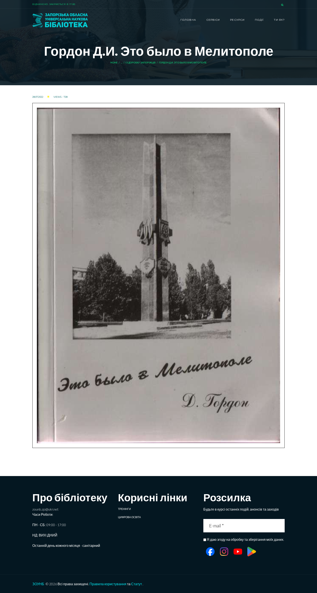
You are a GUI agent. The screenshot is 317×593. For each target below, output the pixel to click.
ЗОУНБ (38, 584)
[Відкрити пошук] (282, 5)
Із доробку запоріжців (140, 62)
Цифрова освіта (129, 517)
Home (114, 62)
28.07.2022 (37, 96)
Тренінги (124, 509)
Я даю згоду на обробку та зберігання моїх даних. (245, 539)
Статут (136, 584)
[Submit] (281, 526)
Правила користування (107, 584)
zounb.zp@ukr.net (45, 509)
